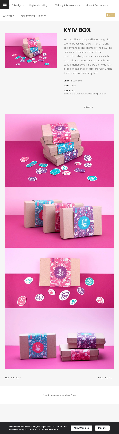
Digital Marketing (38, 5)
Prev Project (106, 377)
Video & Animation (96, 5)
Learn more (51, 429)
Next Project (13, 377)
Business (8, 15)
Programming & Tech (32, 15)
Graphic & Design (12, 5)
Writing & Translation (67, 5)
